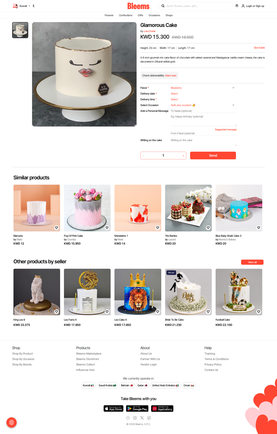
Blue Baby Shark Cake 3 (228, 235)
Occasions (154, 15)
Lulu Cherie (149, 31)
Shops (169, 15)
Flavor (144, 87)
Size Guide (259, 47)
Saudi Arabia (106, 385)
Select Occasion (149, 105)
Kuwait (87, 385)
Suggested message (226, 129)
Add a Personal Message (154, 110)
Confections (125, 15)
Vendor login (148, 364)
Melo (17, 239)
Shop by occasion (23, 359)
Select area (170, 75)
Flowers (109, 15)
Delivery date (148, 93)
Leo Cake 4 (120, 319)
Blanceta (18, 235)
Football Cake (223, 319)
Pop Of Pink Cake (73, 235)
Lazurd (170, 239)
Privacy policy (213, 364)
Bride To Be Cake (174, 319)
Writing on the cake (151, 140)
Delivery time (148, 99)
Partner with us (150, 359)
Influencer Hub (85, 370)
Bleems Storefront (87, 359)
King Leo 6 (19, 319)
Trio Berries (171, 235)
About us (146, 353)
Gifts (140, 15)
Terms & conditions (217, 359)
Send (213, 155)
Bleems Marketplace (88, 353)
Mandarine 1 (121, 235)
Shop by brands (22, 364)
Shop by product (22, 353)
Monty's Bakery (226, 239)
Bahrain (125, 385)
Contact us (211, 370)
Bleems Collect (85, 364)
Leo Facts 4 (70, 319)
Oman (187, 385)
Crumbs (70, 239)
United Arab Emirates (164, 385)
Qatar (141, 385)
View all (252, 262)
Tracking (210, 353)
